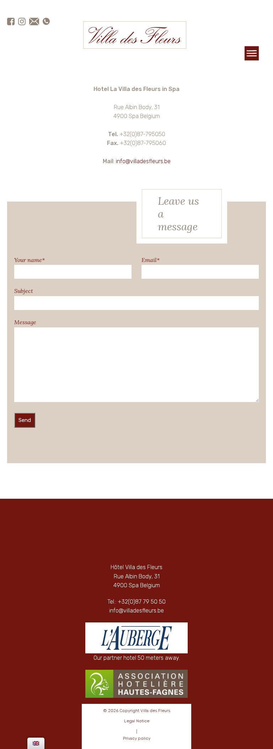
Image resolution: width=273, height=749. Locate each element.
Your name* (29, 259)
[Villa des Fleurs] (135, 35)
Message (25, 322)
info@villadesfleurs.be (143, 161)
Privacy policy (136, 738)
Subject (23, 290)
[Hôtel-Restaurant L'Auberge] (136, 637)
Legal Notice (136, 720)
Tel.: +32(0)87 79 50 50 (136, 601)
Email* (150, 259)
